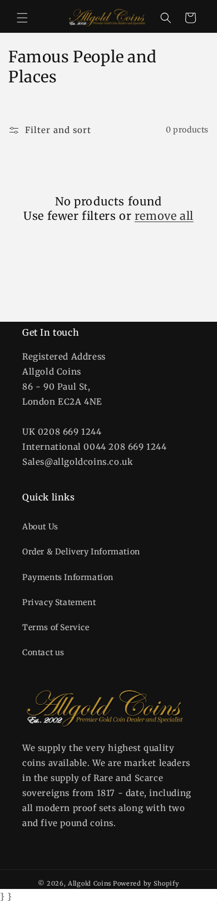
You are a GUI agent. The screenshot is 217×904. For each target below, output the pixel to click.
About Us (40, 527)
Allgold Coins (89, 883)
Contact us (43, 652)
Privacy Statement (59, 602)
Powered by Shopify (146, 883)
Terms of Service (56, 627)
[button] (22, 18)
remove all (164, 216)
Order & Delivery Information (81, 552)
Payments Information (68, 577)
